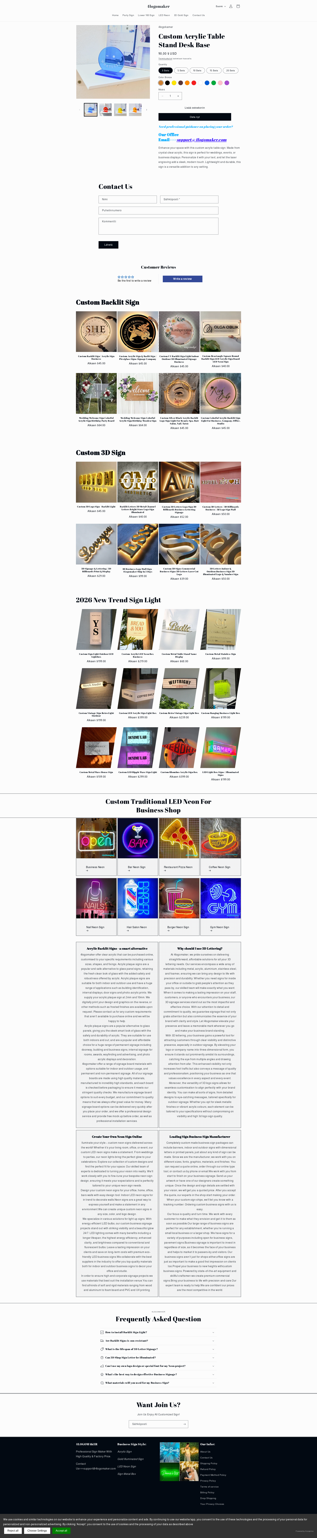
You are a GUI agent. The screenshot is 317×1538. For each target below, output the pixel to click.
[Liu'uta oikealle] (146, 109)
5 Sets (181, 70)
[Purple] (227, 83)
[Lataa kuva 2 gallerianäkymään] (105, 109)
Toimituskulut (165, 58)
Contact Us (206, 1457)
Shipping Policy (208, 1463)
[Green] (213, 83)
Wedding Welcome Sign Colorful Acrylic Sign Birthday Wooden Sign (138, 419)
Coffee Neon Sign (219, 867)
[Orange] (187, 83)
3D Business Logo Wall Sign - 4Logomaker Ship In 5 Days (138, 570)
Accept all (61, 1530)
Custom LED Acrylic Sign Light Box (138, 713)
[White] (200, 83)
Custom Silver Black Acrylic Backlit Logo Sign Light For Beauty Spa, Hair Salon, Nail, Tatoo (179, 421)
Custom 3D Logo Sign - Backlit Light (96, 506)
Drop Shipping (208, 1498)
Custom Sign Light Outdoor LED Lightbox (96, 655)
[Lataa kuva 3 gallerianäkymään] (120, 109)
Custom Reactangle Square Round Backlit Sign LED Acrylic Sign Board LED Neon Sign (220, 359)
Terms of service (209, 1486)
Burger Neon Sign (178, 927)
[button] (79, 6)
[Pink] (220, 83)
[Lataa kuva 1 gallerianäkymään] (90, 109)
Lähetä (108, 244)
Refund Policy (208, 1469)
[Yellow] (174, 83)
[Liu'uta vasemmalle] (79, 109)
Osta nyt (195, 117)
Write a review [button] (182, 278)
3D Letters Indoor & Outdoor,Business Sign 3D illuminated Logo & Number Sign (220, 571)
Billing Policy (207, 1492)
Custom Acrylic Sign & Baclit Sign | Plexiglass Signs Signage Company (138, 357)
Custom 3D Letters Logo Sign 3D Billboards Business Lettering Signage (179, 510)
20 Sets (230, 70)
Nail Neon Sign (95, 927)
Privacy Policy (208, 1481)
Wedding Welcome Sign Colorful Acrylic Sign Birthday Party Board (96, 419)
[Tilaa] (184, 1424)
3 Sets (165, 70)
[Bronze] (160, 83)
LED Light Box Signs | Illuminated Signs (220, 773)
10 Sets (197, 70)
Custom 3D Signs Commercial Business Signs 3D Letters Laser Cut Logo (179, 571)
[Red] (194, 83)
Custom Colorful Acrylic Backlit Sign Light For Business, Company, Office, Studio (220, 421)
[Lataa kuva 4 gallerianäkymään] (135, 109)
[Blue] (207, 83)
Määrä (161, 89)
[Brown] (180, 83)
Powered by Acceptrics (305, 1531)
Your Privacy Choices (212, 1504)
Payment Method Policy (213, 1475)
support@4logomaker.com (201, 139)
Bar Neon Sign (137, 867)
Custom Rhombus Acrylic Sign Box (179, 772)
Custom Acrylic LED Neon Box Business (138, 655)
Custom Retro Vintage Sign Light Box (179, 713)
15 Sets (214, 70)
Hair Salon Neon (137, 927)
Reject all (12, 1530)
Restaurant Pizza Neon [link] (178, 867)
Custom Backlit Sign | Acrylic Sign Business (96, 357)
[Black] (167, 83)
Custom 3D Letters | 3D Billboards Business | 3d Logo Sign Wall (220, 508)
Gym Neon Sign (219, 927)
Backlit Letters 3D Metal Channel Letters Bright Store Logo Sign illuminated (138, 509)
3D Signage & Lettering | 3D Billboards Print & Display (96, 570)
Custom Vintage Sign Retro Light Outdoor (96, 714)
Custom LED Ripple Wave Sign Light (138, 772)
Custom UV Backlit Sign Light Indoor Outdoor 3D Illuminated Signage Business (179, 359)
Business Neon (95, 867)
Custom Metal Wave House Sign (96, 772)
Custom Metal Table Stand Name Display (179, 655)
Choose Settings (37, 1530)
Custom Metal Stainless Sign (220, 654)
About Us (205, 1452)
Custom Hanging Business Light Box (220, 713)
